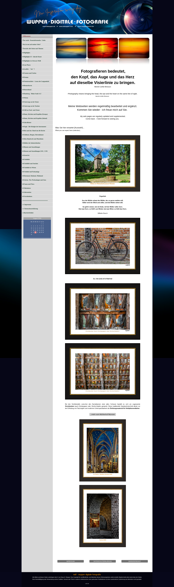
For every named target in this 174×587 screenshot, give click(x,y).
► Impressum (27, 204)
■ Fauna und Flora (28, 184)
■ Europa (25, 77)
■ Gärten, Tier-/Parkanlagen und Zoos (34, 180)
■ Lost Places (27, 65)
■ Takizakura (27, 188)
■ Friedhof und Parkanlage (31, 172)
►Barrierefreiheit (28, 213)
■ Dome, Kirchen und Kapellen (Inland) (35, 118)
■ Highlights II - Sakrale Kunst (32, 57)
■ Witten (25, 98)
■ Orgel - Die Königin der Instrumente (34, 126)
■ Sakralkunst (27, 122)
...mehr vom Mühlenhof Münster (102, 414)
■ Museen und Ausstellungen (31, 147)
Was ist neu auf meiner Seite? (32, 44)
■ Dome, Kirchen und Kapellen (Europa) (35, 114)
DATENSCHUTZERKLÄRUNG (103, 561)
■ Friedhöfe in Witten (29, 167)
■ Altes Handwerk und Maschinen (33, 139)
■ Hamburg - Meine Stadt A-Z (32, 93)
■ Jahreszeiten (27, 192)
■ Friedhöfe (26, 159)
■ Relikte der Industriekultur (31, 143)
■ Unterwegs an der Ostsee (31, 102)
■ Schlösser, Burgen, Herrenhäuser (33, 135)
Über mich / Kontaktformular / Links (34, 40)
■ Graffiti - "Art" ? (29, 69)
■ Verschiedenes (27, 196)
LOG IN (87, 583)
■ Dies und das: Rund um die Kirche (34, 130)
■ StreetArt (26, 155)
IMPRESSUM (70, 561)
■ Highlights (26, 52)
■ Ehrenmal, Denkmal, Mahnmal (33, 176)
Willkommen (27, 36)
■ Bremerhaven (27, 85)
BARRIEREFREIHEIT (134, 561)
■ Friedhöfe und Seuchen (30, 163)
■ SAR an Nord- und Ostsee (31, 110)
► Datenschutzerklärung (30, 208)
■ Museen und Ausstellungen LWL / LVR (35, 151)
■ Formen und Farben (29, 73)
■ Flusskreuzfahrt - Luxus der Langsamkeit (36, 81)
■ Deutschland (27, 89)
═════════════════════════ (35, 200)
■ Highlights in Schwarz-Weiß (32, 61)
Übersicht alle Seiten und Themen (33, 48)
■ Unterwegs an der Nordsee (31, 106)
